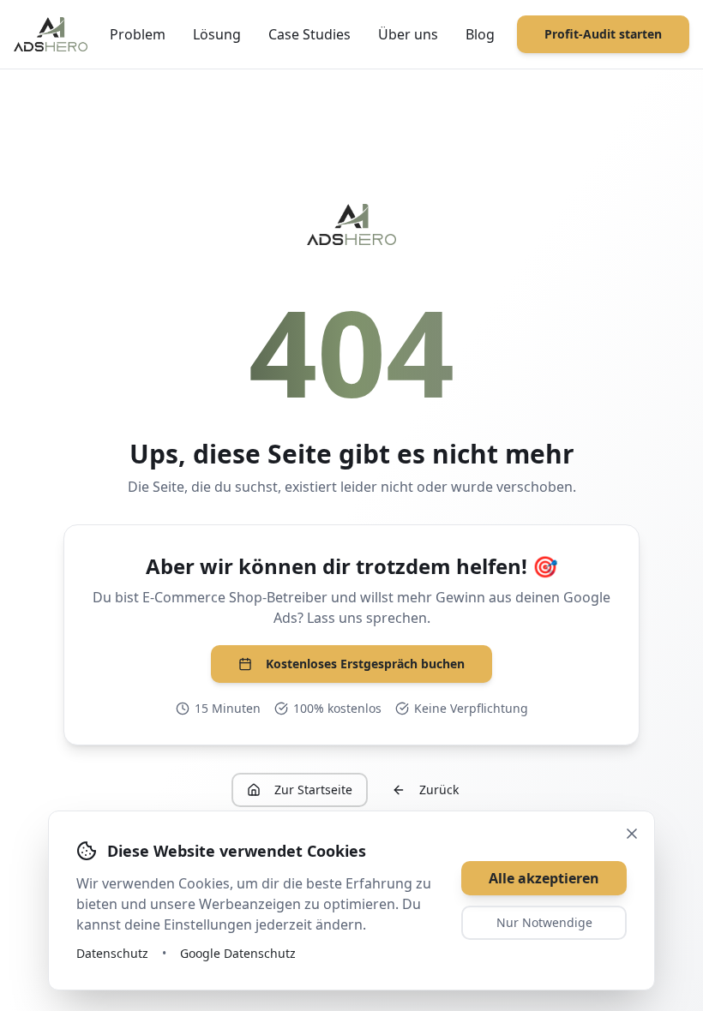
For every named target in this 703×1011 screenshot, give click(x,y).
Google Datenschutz (238, 953)
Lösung (217, 34)
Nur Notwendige (544, 922)
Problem (137, 34)
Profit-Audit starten (603, 34)
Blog (480, 34)
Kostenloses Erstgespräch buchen (365, 663)
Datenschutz (112, 953)
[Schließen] (631, 833)
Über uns (408, 34)
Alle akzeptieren (544, 878)
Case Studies (309, 34)
